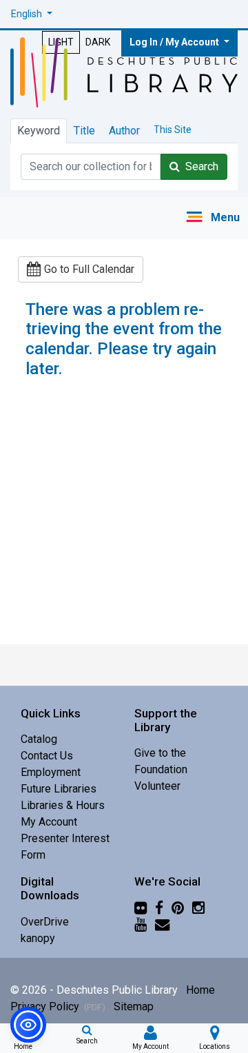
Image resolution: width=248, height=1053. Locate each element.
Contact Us (47, 755)
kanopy (38, 938)
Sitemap (134, 1006)
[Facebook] (159, 907)
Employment (51, 772)
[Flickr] (140, 907)
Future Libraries (58, 788)
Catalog (39, 739)
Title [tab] (84, 130)
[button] (31, 14)
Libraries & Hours (63, 805)
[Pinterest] (178, 907)
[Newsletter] (162, 923)
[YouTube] (140, 923)
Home (200, 989)
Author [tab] (124, 130)
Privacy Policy (57, 1006)
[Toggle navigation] (212, 218)
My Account (49, 821)
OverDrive (45, 921)
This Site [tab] (173, 129)
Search (199, 166)
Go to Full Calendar (89, 269)
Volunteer (157, 786)
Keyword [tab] (38, 130)
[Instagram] (198, 907)
